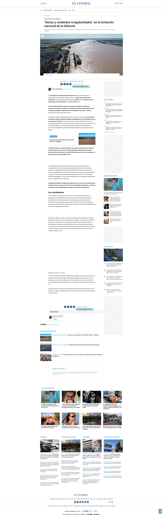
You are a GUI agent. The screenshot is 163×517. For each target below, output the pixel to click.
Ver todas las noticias (109, 132)
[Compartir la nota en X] (64, 84)
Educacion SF (110, 499)
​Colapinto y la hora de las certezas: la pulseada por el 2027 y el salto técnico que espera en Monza (114, 128)
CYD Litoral (72, 499)
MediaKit (113, 506)
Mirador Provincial (85, 499)
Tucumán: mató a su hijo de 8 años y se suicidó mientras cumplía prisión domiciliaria (114, 122)
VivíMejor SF (92, 499)
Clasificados (67, 499)
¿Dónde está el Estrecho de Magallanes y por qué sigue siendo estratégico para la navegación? (114, 110)
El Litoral (63, 272)
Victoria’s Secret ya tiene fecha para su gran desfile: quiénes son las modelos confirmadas (114, 104)
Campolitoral (52, 499)
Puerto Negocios (99, 499)
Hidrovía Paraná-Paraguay (54, 324)
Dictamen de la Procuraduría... (54, 272)
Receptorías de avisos (68, 506)
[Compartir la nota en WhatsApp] (67, 84)
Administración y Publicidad (80, 506)
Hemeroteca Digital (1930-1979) (55, 506)
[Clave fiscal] (160, 513)
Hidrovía (77, 99)
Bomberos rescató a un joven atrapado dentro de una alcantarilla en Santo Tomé (114, 116)
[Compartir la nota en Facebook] (61, 84)
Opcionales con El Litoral (104, 506)
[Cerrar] (88, 86)
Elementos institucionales (93, 506)
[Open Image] (42, 36)
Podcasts (78, 499)
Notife (105, 499)
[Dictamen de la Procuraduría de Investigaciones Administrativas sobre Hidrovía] (72, 252)
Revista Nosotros (60, 499)
